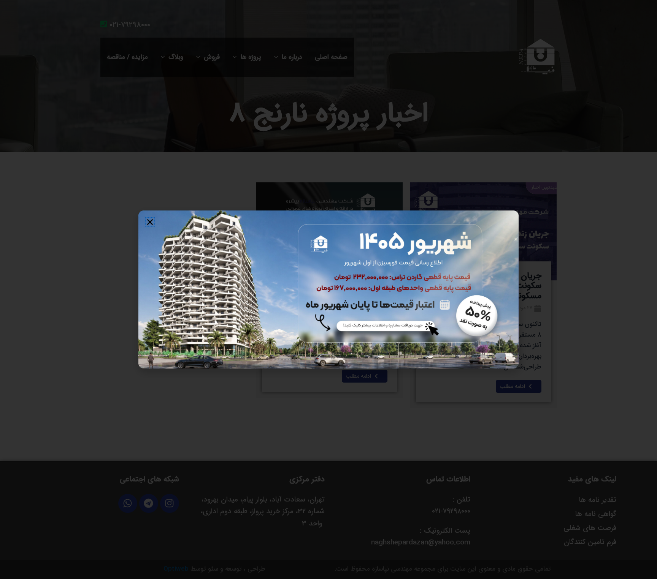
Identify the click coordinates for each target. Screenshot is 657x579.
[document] (328, 289)
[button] (150, 222)
